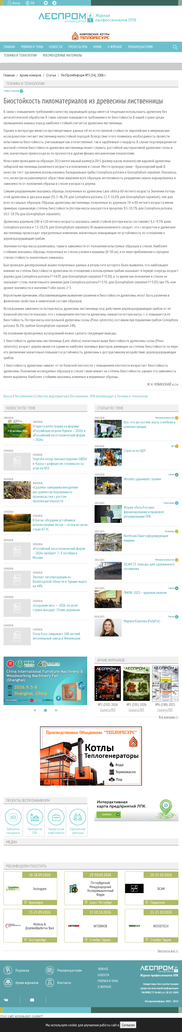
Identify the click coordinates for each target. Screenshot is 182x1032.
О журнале (115, 46)
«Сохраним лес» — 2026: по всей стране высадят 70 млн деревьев (56, 607)
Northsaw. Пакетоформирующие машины (146, 538)
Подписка (22, 970)
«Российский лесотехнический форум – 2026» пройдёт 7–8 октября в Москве (59, 553)
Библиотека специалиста (13, 831)
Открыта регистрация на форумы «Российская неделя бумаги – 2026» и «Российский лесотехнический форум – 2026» (59, 433)
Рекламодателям (140, 46)
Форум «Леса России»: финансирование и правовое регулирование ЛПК (144, 512)
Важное (103, 969)
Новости (55, 46)
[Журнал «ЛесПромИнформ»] (91, 18)
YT (32, 999)
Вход (16, 2)
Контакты (64, 982)
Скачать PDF (108, 709)
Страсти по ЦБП (135, 450)
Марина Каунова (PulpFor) (142, 621)
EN (32, 2)
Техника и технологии (20, 55)
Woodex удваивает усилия (142, 479)
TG (54, 3)
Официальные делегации (78, 831)
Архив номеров (30, 75)
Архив (97, 46)
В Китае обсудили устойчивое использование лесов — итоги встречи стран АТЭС (60, 524)
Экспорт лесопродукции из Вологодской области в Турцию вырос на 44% (60, 581)
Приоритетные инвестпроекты (56, 831)
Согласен (128, 1025)
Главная (9, 46)
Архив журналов (26, 982)
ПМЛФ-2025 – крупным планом (145, 592)
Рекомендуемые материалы (62, 55)
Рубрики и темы (32, 46)
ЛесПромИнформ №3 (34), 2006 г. (83, 75)
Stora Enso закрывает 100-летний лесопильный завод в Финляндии (56, 636)
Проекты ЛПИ (77, 46)
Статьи (51, 75)
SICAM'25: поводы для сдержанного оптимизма (149, 566)
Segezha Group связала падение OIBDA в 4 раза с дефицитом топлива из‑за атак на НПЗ (60, 463)
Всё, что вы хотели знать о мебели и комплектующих (149, 424)
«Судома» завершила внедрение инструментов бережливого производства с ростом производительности (55, 494)
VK (46, 3)
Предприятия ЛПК (34, 831)
